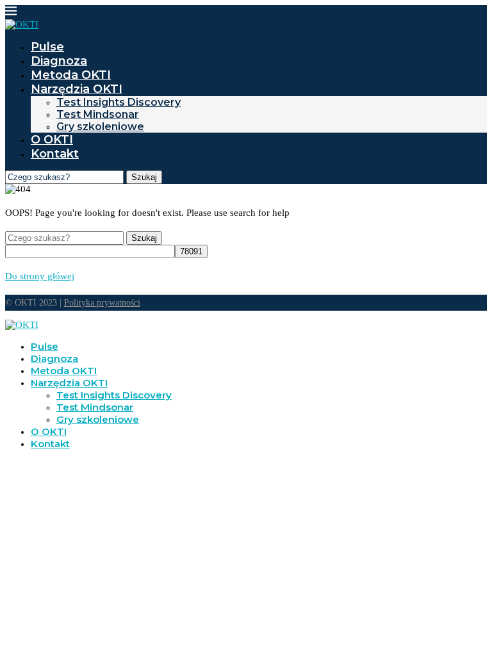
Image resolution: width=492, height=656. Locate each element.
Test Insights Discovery (118, 102)
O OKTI (52, 140)
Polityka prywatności (102, 303)
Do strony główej (39, 276)
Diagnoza (59, 61)
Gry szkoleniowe (100, 126)
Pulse (47, 47)
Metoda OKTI (71, 75)
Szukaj (144, 177)
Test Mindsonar (97, 114)
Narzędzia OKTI (76, 89)
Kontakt (55, 154)
